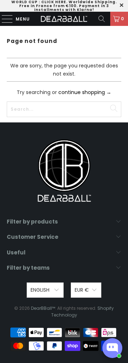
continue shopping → (84, 92)
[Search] (101, 19)
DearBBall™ (43, 308)
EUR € (82, 289)
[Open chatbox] (112, 348)
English (41, 289)
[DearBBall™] (64, 19)
